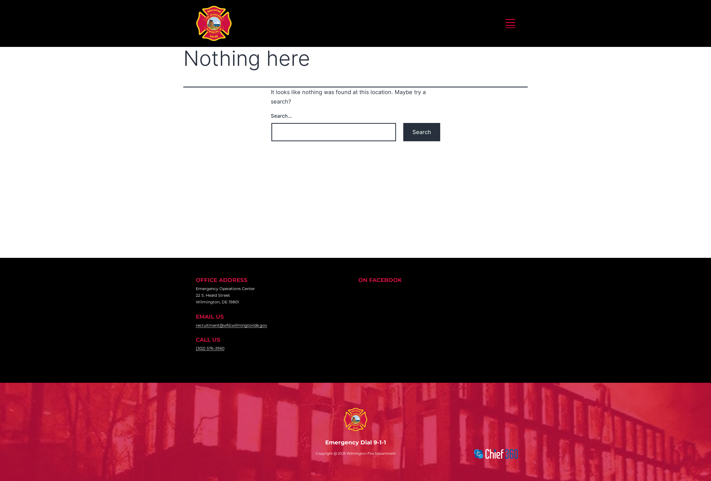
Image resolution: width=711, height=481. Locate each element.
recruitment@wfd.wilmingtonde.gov (231, 325)
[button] (510, 22)
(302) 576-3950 (210, 348)
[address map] (355, 199)
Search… (281, 116)
